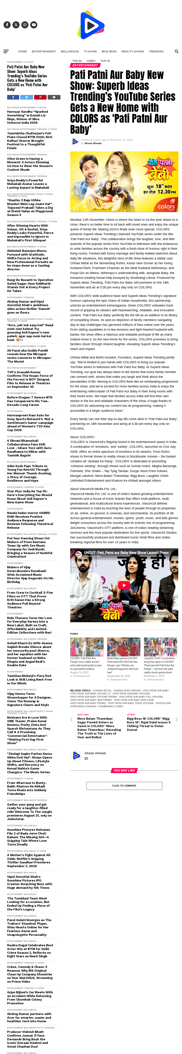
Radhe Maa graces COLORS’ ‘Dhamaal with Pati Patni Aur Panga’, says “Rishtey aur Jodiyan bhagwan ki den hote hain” (122, 665)
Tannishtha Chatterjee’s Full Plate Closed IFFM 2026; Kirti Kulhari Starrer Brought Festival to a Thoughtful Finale (29, 141)
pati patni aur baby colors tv (91, 694)
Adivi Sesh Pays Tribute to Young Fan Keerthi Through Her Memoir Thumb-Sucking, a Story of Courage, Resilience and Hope (29, 473)
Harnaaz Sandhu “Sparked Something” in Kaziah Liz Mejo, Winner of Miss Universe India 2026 (27, 117)
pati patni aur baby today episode (131, 703)
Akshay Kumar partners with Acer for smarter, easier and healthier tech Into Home (29, 1017)
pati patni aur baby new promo (92, 700)
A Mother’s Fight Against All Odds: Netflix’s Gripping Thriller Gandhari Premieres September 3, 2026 (28, 860)
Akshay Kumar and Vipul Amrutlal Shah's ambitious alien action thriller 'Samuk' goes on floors (28, 307)
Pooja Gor (164, 703)
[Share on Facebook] (13, 97)
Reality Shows (133, 51)
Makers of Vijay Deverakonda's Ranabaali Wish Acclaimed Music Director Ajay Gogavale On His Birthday (30, 574)
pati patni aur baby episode (132, 694)
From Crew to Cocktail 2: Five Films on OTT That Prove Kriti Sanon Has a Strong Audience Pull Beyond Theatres (30, 600)
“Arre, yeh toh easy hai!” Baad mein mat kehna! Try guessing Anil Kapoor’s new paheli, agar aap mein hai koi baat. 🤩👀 (30, 332)
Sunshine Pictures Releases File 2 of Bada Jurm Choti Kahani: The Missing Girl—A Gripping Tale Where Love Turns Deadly (28, 837)
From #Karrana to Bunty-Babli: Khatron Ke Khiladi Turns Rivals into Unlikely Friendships (27, 788)
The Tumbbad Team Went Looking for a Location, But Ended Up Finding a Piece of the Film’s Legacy (28, 904)
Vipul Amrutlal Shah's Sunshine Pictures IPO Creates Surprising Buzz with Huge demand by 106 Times (29, 882)
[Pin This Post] (40, 97)
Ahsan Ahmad (93, 143)
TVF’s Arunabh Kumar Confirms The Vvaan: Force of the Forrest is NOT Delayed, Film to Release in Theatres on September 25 (30, 379)
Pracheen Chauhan (84, 706)
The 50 (77, 60)
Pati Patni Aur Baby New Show (134, 700)
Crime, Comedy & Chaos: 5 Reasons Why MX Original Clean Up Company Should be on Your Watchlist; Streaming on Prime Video (29, 974)
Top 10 (105, 60)
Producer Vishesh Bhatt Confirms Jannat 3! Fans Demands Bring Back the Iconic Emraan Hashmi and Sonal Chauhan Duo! (27, 1039)
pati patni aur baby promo (89, 703)
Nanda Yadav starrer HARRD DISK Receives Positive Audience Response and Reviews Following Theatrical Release (30, 520)
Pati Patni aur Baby (156, 691)
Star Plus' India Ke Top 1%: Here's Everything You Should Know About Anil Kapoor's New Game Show (29, 496)
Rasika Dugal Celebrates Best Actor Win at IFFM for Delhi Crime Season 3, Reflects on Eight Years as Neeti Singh (30, 950)
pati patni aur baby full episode (141, 697)
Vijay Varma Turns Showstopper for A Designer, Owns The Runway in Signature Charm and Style (29, 699)
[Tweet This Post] (26, 97)
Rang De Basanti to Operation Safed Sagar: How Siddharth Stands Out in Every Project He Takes (30, 285)
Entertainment (44, 51)
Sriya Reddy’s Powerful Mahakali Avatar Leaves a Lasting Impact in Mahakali (28, 184)
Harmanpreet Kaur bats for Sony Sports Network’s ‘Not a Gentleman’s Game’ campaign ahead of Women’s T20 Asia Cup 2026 (30, 423)
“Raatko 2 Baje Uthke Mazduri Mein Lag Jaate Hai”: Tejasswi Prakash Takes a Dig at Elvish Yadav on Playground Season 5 (30, 207)
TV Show (90, 51)
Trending (156, 51)
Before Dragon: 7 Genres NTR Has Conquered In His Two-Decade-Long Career (29, 401)
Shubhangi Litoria (111, 706)
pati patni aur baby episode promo (94, 697)
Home (22, 51)
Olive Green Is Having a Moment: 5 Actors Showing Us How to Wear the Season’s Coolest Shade (30, 164)
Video (91, 60)
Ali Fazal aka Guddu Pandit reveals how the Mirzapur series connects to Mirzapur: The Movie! (29, 356)
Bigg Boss (109, 51)
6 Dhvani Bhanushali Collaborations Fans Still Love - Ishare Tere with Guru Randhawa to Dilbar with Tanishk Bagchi (29, 448)
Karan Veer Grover (128, 691)
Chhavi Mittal (103, 691)
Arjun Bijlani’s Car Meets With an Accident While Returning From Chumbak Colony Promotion (30, 997)
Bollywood (70, 51)
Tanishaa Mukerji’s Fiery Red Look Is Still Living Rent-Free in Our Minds (29, 679)
